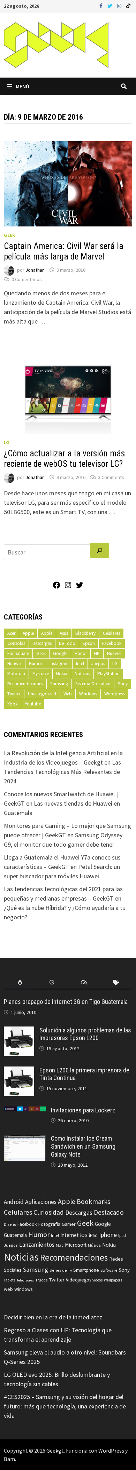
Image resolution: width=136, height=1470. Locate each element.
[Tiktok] (128, 5)
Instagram (59, 663)
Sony (123, 684)
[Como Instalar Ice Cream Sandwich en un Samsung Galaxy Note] (25, 1139)
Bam (9, 1458)
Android (14, 1202)
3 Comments (111, 477)
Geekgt (55, 1450)
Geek (9, 235)
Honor (81, 653)
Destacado (108, 1212)
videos (97, 1280)
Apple (28, 633)
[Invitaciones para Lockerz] (25, 1111)
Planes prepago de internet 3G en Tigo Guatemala (66, 1001)
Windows (88, 694)
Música (94, 1245)
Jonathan (35, 270)
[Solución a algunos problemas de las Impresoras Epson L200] (19, 1031)
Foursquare (18, 653)
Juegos (98, 663)
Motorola (16, 674)
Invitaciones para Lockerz (83, 1110)
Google (60, 653)
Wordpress (114, 694)
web (8, 1289)
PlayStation (108, 674)
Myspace (40, 674)
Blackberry (85, 633)
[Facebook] (102, 5)
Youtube (33, 704)
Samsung (59, 684)
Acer (11, 633)
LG (6, 442)
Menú (22, 86)
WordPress (111, 1450)
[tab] (20, 982)
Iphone (108, 1235)
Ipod (122, 1235)
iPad (93, 1235)
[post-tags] (116, 982)
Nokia (61, 674)
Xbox (12, 704)
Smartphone (86, 1270)
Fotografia (49, 1224)
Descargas (42, 643)
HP (97, 653)
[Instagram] (119, 5)
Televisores (25, 1280)
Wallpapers (113, 1280)
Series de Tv (61, 1270)
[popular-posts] (20, 982)
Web (67, 694)
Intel (80, 663)
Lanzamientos (36, 1244)
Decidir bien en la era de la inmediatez (53, 1317)
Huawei (114, 653)
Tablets (9, 1280)
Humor (35, 663)
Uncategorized (42, 694)
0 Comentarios (27, 279)
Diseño (10, 1224)
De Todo (67, 643)
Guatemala (15, 1235)
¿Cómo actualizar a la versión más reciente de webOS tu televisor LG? (64, 458)
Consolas (16, 643)
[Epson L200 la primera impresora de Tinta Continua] (19, 1071)
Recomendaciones (25, 684)
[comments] (84, 982)
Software (108, 1270)
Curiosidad (48, 1212)
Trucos (41, 1280)
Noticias (82, 674)
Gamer (69, 1224)
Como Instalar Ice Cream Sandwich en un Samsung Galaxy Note (83, 1146)
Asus (64, 633)
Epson (89, 643)
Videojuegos (78, 1280)
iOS (84, 1235)
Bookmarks (93, 1201)
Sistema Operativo (93, 684)
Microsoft (75, 1244)
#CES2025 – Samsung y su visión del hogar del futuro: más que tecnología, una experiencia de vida (65, 1406)
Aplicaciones (40, 1202)
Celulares (111, 633)
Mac (59, 1245)
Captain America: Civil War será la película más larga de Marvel (63, 251)
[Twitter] (110, 5)
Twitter (14, 694)
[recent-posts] (52, 982)
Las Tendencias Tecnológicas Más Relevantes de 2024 (62, 771)
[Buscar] (99, 550)
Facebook (111, 643)
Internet (69, 1235)
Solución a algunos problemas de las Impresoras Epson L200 (85, 1034)
